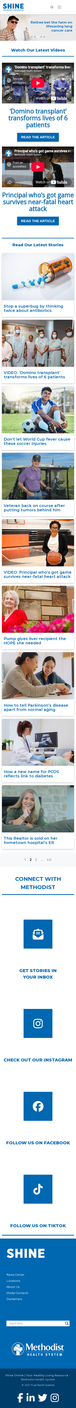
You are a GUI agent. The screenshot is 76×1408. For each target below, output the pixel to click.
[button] (32, 37)
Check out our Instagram (38, 1060)
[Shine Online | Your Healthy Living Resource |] (13, 6)
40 (49, 860)
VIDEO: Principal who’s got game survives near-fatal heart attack (38, 574)
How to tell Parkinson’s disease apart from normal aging (36, 707)
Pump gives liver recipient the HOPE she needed (35, 640)
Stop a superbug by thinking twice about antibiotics (33, 308)
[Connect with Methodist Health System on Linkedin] (31, 1398)
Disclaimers (14, 1299)
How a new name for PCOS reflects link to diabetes (31, 773)
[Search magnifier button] (67, 1323)
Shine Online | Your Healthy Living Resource (36, 1375)
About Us (12, 1287)
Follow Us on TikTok (38, 1225)
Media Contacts (17, 1293)
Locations (13, 1281)
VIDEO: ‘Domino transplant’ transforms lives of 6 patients (34, 374)
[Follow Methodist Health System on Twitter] (42, 1398)
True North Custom (43, 1385)
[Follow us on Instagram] (55, 1398)
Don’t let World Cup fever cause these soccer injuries (37, 441)
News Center (15, 1275)
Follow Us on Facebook (38, 1142)
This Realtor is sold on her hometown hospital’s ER (30, 840)
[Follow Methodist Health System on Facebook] (20, 1398)
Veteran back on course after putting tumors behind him (34, 507)
